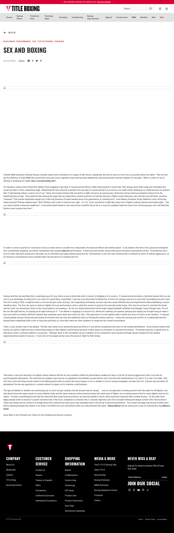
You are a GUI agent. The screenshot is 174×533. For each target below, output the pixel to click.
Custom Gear (70, 480)
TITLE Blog (11, 480)
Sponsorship (100, 475)
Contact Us (40, 470)
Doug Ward (9, 41)
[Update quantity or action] (60, 2)
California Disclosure (45, 495)
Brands (68, 470)
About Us (10, 465)
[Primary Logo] (23, 8)
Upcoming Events (14, 485)
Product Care (70, 495)
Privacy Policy (150, 519)
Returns (39, 475)
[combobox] (138, 8)
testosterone (45, 41)
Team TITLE (99, 470)
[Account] (160, 8)
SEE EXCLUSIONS (104, 2)
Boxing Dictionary (102, 480)
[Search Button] (150, 8)
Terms (140, 519)
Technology (70, 485)
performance (23, 41)
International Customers (46, 500)
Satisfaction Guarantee (75, 511)
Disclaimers (41, 490)
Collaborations (71, 475)
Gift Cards (69, 490)
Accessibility (162, 519)
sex (34, 41)
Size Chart (69, 506)
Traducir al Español (44, 480)
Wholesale (11, 470)
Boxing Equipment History (105, 490)
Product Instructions (74, 500)
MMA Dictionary (101, 485)
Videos (97, 500)
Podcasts (98, 495)
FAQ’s (38, 485)
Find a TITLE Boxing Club (105, 465)
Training (59, 41)
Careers (9, 475)
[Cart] (166, 8)
